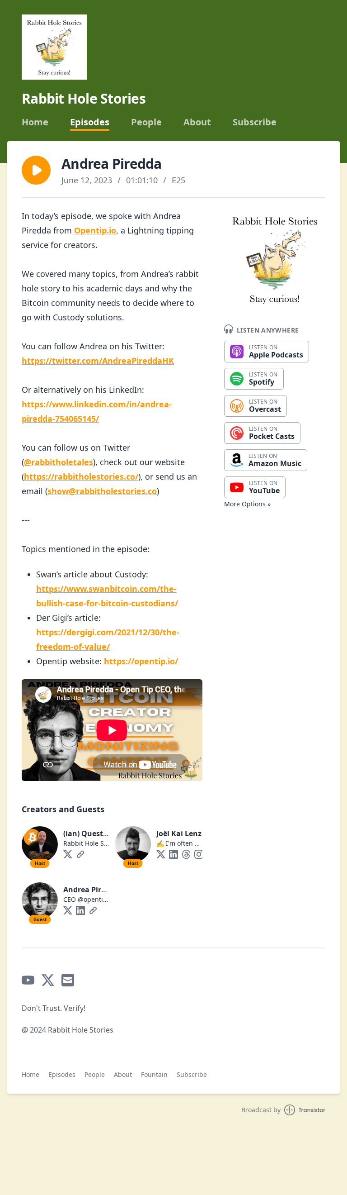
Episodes (89, 122)
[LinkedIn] (173, 854)
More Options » (247, 504)
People (146, 122)
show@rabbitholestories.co (102, 491)
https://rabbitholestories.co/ (81, 476)
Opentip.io (95, 230)
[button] (36, 170)
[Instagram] (198, 854)
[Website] (80, 854)
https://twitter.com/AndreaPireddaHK (98, 360)
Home (35, 122)
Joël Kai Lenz (179, 833)
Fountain (154, 1074)
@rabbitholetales (58, 462)
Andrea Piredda (91, 890)
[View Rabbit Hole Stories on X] (48, 980)
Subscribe (255, 122)
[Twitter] (67, 854)
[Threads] (186, 854)
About (197, 122)
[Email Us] (67, 980)
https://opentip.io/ (141, 661)
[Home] (54, 47)
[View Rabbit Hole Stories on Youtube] (28, 980)
